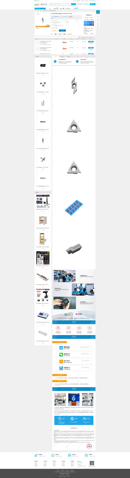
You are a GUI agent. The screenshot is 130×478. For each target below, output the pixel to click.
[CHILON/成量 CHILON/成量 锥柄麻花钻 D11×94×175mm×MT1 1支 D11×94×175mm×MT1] (42, 179)
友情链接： (60, 476)
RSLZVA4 (73, 5)
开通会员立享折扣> (65, 16)
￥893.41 (42, 169)
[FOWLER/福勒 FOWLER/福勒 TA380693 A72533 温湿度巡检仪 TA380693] (42, 315)
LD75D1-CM (66, 5)
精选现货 (55, 8)
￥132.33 (42, 150)
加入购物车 (54, 30)
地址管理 (63, 464)
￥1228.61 (43, 286)
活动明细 (72, 465)
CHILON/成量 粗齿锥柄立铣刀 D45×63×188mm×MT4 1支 (45, 129)
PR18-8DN (59, 5)
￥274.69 (42, 131)
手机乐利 (87, 0)
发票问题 (45, 464)
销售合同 (45, 465)
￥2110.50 (43, 267)
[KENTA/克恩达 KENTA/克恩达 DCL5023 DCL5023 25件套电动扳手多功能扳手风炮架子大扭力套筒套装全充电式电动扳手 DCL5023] (42, 258)
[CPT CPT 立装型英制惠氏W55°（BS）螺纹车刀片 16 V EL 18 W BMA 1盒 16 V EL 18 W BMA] (42, 85)
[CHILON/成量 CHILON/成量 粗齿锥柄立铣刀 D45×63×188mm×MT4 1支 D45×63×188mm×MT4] (42, 122)
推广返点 (54, 464)
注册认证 (36, 464)
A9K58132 (55, 5)
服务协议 (67, 470)
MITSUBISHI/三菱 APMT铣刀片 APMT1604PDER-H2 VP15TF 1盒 (46, 73)
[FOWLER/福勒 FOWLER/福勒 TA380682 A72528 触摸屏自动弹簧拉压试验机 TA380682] (42, 239)
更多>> (69, 476)
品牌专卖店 (61, 8)
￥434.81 (42, 112)
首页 (50, 8)
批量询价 (36, 465)
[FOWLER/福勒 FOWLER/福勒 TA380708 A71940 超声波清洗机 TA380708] (42, 221)
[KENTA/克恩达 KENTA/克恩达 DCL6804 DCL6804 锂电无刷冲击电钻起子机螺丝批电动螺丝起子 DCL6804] (42, 296)
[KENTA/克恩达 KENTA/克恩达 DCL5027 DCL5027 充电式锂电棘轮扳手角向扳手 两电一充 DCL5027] (42, 202)
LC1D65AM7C (51, 5)
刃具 (41, 10)
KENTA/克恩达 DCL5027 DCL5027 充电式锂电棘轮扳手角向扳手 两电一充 (48, 209)
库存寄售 (54, 465)
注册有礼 (79, 0)
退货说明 (72, 464)
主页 (38, 10)
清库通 (75, 8)
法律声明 (62, 470)
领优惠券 (70, 16)
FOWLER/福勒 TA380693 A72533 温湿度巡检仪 (44, 322)
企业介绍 (58, 470)
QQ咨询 (93, 33)
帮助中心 (82, 0)
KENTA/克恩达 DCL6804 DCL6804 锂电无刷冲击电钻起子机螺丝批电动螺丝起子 (49, 303)
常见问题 (63, 465)
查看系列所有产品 (92, 37)
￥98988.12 (43, 248)
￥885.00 (42, 305)
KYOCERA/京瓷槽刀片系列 (52, 10)
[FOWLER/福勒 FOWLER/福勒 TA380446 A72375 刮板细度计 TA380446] (42, 334)
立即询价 (62, 30)
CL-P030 (70, 5)
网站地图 (72, 470)
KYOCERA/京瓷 (45, 10)
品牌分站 (64, 476)
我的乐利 (75, 0)
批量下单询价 (68, 8)
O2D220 (62, 5)
